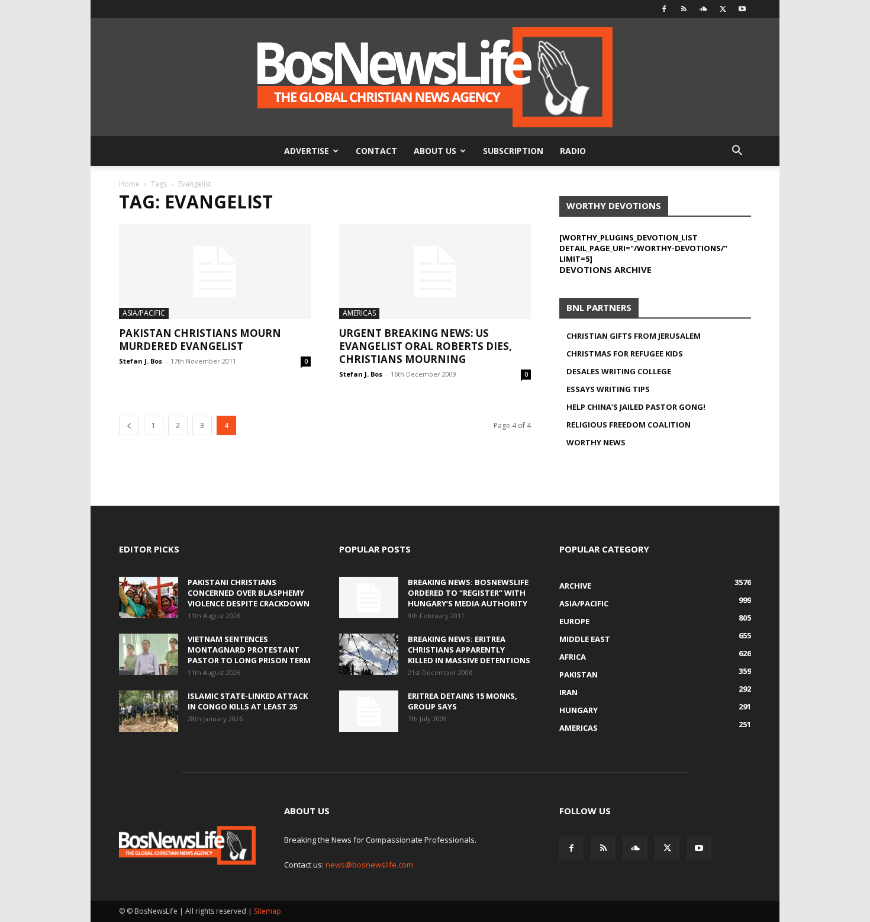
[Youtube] (742, 9)
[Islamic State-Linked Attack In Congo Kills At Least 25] (148, 711)
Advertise (306, 150)
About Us (435, 150)
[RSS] (683, 9)
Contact (376, 150)
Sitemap (267, 911)
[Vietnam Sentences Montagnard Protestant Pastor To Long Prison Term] (148, 654)
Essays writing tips (608, 389)
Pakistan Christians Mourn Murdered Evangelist (200, 339)
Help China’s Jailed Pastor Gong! (635, 406)
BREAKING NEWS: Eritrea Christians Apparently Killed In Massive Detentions (469, 650)
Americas (359, 313)
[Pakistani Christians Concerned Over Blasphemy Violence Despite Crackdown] (148, 597)
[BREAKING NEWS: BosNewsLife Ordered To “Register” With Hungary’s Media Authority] (368, 597)
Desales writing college (618, 371)
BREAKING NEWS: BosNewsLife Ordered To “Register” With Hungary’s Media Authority (468, 593)
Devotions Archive (605, 269)
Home (129, 184)
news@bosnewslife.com (369, 864)
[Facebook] (664, 9)
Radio (573, 150)
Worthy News (596, 442)
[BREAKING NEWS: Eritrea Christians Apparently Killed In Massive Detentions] (368, 654)
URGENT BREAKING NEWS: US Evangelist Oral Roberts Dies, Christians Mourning (425, 346)
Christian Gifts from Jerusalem (633, 335)
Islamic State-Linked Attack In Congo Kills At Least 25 (248, 701)
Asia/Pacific (144, 313)
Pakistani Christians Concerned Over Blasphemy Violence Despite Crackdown (249, 593)
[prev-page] (129, 425)
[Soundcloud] (703, 9)
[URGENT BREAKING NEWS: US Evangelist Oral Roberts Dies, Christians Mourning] (435, 271)
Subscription (513, 150)
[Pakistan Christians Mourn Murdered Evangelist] (215, 271)
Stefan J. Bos (140, 360)
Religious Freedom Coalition (628, 424)
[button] (737, 152)
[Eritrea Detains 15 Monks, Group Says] (368, 711)
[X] (723, 9)
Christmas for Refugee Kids (624, 353)
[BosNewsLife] (435, 77)
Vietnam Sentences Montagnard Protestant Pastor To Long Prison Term (249, 650)
